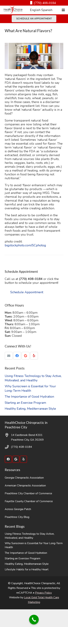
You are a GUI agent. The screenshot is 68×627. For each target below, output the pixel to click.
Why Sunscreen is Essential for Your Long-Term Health (30, 388)
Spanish (46, 10)
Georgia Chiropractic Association (24, 478)
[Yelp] (34, 356)
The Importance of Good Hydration (29, 396)
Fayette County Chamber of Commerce (29, 501)
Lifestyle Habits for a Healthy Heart (26, 569)
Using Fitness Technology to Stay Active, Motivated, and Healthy (33, 378)
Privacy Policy (43, 593)
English (35, 10)
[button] (63, 10)
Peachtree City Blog (17, 517)
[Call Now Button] (34, 619)
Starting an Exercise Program (25, 403)
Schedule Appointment (26, 292)
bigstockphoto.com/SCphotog (25, 245)
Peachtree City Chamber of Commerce (28, 493)
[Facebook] (17, 356)
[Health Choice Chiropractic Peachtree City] (13, 10)
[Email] (9, 356)
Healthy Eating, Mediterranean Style (30, 409)
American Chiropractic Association (25, 485)
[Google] (25, 356)
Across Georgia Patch (18, 509)
